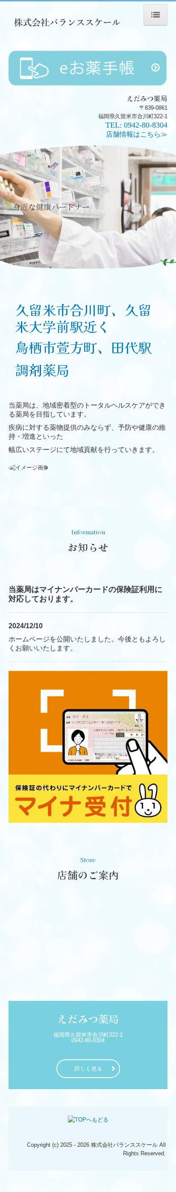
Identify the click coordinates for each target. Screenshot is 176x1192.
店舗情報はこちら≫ (136, 134)
